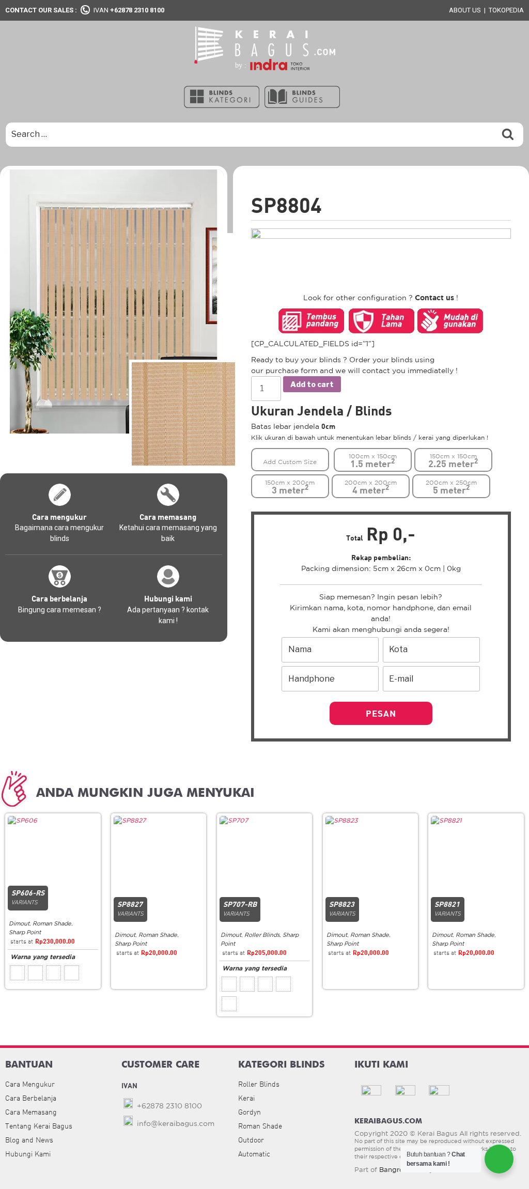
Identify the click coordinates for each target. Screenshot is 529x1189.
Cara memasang (167, 517)
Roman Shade (52, 923)
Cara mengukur (59, 517)
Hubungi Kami (28, 1154)
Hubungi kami (168, 598)
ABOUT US (465, 10)
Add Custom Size (290, 461)
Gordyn (249, 1112)
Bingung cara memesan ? (59, 610)
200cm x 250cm (451, 487)
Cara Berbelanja (30, 1098)
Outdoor (251, 1140)
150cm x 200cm (290, 487)
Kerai (246, 1098)
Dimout (19, 923)
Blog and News (29, 1140)
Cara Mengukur (30, 1084)
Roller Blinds (261, 935)
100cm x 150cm (373, 461)
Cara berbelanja (59, 598)
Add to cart (312, 384)
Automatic (254, 1154)
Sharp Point (25, 932)
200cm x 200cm (371, 487)
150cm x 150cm (453, 461)
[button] (221, 96)
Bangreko (395, 1169)
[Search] (507, 134)
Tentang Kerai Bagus (38, 1126)
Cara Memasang (31, 1112)
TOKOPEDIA (506, 10)
